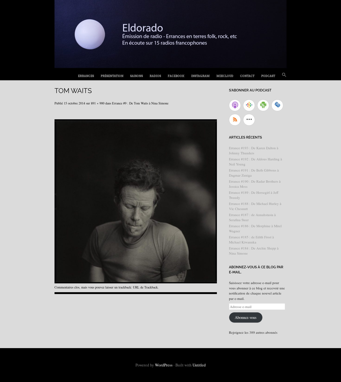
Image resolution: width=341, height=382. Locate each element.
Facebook (176, 76)
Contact (247, 76)
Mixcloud (224, 76)
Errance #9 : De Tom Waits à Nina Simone (140, 103)
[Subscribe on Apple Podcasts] (235, 105)
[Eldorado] (170, 66)
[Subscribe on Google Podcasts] (249, 105)
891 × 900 (97, 103)
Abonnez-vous (246, 317)
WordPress (164, 365)
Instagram (200, 76)
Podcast (268, 76)
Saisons (136, 76)
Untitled (199, 365)
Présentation (112, 76)
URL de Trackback (145, 287)
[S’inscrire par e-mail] (277, 105)
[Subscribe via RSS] (235, 120)
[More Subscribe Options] (249, 120)
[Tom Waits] (136, 281)
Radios (155, 76)
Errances (86, 76)
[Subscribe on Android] (263, 105)
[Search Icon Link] (284, 75)
